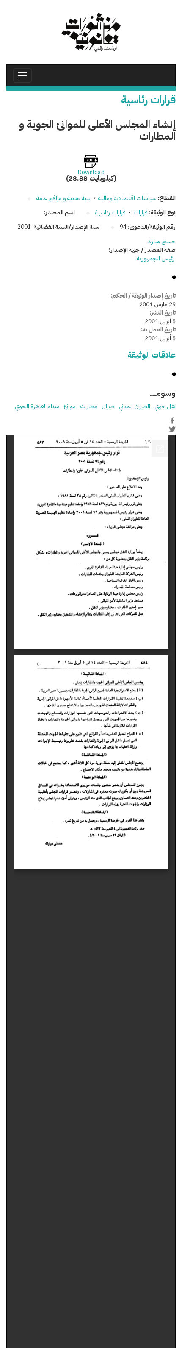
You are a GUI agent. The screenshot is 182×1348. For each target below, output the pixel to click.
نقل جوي (165, 406)
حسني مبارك (161, 241)
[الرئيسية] (91, 32)
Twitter (172, 429)
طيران (108, 406)
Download (91, 172)
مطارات (88, 406)
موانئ (70, 406)
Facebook (172, 420)
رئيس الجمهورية (156, 258)
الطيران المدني (134, 406)
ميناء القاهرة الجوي (37, 406)
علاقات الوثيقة (151, 355)
